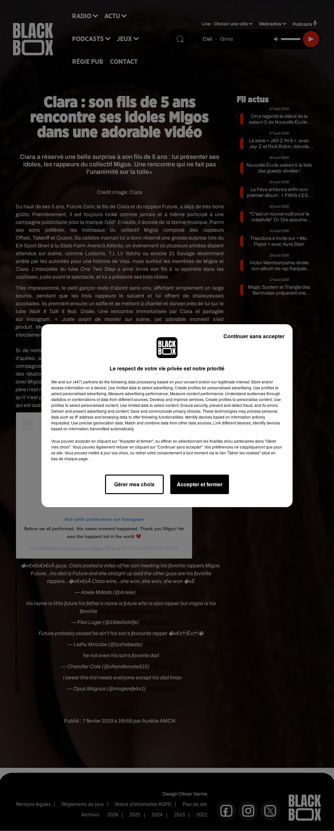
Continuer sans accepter (253, 336)
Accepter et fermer (199, 484)
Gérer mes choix (134, 484)
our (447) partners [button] (82, 381)
